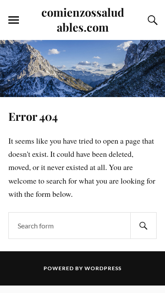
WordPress (102, 268)
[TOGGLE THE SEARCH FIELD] (151, 20)
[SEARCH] (143, 225)
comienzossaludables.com (82, 19)
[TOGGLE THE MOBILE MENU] (13, 20)
